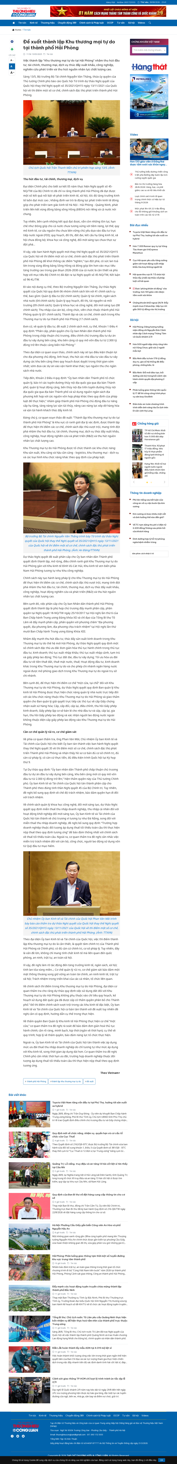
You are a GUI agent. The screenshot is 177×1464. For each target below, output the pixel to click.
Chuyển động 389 (67, 22)
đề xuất (90, 1081)
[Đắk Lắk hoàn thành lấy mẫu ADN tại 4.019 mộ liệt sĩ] (29, 1359)
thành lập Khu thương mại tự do (66, 1081)
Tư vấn (121, 22)
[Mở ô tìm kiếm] (149, 23)
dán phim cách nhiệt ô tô (143, 553)
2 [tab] (151, 482)
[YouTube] (17, 1436)
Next (164, 482)
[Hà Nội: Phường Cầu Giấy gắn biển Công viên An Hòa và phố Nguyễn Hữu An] (29, 1237)
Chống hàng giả (148, 423)
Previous (134, 482)
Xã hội (131, 22)
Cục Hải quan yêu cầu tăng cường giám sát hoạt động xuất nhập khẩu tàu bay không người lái (150, 263)
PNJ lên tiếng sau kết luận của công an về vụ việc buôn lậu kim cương (149, 503)
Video (134, 134)
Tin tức (22, 22)
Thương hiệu (48, 22)
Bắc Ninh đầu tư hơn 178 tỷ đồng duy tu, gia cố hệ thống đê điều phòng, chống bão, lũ (149, 361)
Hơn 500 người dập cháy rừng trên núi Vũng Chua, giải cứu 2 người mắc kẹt (150, 347)
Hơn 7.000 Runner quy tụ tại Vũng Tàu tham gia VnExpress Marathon (150, 249)
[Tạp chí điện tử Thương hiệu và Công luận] (25, 1426)
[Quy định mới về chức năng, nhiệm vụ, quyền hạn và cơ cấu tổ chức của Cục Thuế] (29, 1145)
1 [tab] (147, 482)
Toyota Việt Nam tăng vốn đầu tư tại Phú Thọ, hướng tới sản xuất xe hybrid (150, 235)
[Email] (23, 1436)
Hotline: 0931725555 (126, 2)
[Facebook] (12, 1436)
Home (17, 30)
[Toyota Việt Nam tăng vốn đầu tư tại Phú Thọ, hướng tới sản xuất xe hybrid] (29, 1114)
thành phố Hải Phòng (36, 1081)
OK (161, 1460)
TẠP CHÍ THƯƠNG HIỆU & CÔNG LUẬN (87, 1455)
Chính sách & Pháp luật (91, 22)
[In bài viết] (12, 49)
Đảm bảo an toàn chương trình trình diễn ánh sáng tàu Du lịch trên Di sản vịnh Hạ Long (150, 407)
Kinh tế (33, 22)
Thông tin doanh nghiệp (146, 493)
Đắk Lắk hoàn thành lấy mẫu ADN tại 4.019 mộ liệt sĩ (82, 1347)
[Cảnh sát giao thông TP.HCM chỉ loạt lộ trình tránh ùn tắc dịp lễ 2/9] (29, 1390)
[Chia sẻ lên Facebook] (12, 41)
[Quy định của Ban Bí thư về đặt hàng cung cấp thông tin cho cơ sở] (29, 1206)
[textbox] (149, 50)
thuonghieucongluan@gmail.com (70, 1434)
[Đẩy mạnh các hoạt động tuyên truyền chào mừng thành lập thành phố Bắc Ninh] (29, 1298)
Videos (141, 22)
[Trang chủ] (13, 23)
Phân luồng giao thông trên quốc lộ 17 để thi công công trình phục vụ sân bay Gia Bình (149, 393)
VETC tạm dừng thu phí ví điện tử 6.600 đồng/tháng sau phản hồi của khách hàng (149, 528)
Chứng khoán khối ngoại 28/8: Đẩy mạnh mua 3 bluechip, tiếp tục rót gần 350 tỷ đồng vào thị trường (150, 306)
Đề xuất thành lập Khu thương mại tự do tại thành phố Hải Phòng (69, 45)
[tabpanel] (149, 454)
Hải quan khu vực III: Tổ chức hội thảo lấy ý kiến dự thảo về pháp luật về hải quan (149, 277)
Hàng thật (110, 2)
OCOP (110, 22)
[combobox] (149, 50)
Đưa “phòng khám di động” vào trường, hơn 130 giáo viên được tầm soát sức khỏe (150, 292)
